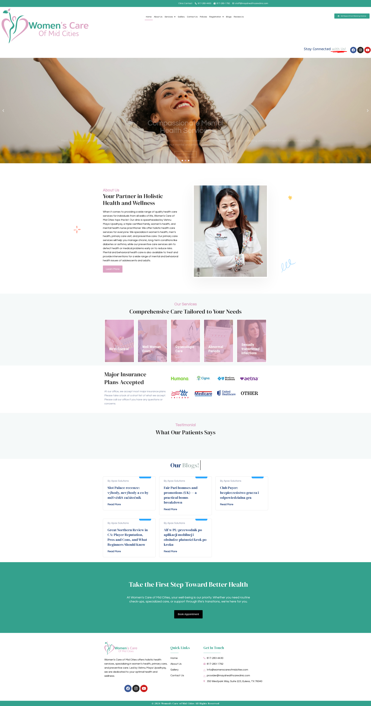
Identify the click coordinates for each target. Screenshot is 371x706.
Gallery (181, 17)
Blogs (228, 17)
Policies (203, 17)
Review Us (239, 17)
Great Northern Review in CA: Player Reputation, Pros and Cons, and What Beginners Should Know (128, 537)
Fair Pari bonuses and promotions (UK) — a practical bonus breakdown (181, 495)
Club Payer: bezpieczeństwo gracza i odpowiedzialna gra (239, 492)
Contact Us (192, 17)
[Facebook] (353, 50)
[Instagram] (360, 50)
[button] (3, 110)
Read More (114, 504)
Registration (215, 17)
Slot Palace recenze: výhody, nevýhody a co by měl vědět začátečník (128, 492)
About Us (158, 17)
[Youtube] (367, 50)
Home (149, 17)
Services (169, 17)
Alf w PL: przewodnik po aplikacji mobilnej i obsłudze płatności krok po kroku (185, 537)
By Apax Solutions (118, 481)
